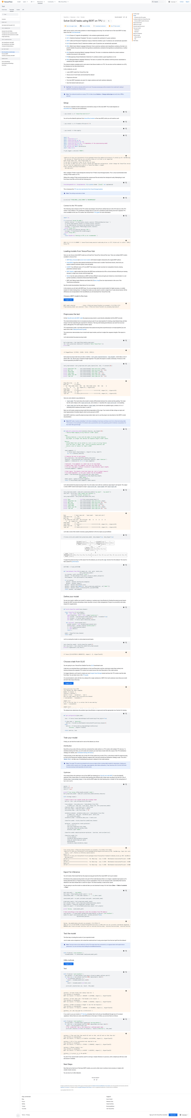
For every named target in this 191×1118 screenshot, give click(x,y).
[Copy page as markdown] (108, 21)
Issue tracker (109, 1099)
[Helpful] (124, 17)
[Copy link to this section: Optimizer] (72, 772)
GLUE (92, 665)
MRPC (68, 40)
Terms (23, 1114)
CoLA (68, 35)
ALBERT (69, 267)
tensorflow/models (89, 118)
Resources (40, 1)
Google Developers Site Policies (85, 1087)
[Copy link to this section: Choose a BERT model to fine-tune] (88, 296)
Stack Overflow (110, 1103)
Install (18, 1)
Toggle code (68, 299)
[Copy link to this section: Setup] (69, 103)
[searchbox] (10, 14)
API (31, 1)
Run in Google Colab (72, 26)
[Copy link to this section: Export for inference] (81, 872)
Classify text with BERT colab (75, 318)
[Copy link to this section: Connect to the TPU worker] (84, 206)
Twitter (23, 1106)
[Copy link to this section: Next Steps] (73, 1064)
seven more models (85, 260)
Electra (68, 276)
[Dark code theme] (124, 112)
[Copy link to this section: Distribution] (73, 746)
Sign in (187, 1)
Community (51, 1)
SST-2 (68, 38)
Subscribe (173, 1115)
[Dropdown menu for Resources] (44, 2)
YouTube (24, 1108)
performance (75, 561)
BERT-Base (69, 260)
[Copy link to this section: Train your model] (78, 738)
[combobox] (158, 1)
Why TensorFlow (62, 1)
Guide (18, 9)
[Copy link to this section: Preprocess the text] (81, 314)
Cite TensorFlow (110, 1108)
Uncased (75, 260)
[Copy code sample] (126, 112)
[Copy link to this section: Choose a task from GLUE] (86, 662)
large (98, 280)
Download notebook (100, 26)
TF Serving (84, 1014)
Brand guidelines (110, 1106)
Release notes (109, 1101)
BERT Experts (70, 271)
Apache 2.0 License (65, 1087)
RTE (68, 57)
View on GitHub (86, 26)
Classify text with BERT (106, 775)
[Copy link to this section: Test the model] (77, 934)
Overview (4, 9)
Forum (23, 1101)
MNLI (68, 46)
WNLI (68, 59)
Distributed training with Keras (85, 752)
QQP (68, 43)
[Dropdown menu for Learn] (27, 2)
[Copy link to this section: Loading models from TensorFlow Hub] (96, 251)
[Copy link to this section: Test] (68, 969)
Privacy (28, 1114)
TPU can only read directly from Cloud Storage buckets (88, 189)
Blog (23, 1099)
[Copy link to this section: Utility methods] (75, 960)
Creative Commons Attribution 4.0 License (101, 1085)
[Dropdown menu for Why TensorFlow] (68, 2)
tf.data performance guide (79, 329)
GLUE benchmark (76, 32)
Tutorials (11, 9)
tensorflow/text (68, 108)
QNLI (68, 52)
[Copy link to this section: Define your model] (80, 597)
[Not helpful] (126, 17)
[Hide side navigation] (17, 1115)
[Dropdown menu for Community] (55, 2)
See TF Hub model (115, 26)
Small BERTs (70, 262)
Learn (24, 1)
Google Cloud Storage (96, 673)
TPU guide (97, 212)
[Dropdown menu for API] (34, 2)
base (95, 280)
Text (3, 6)
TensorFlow (66, 17)
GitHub (181, 1)
